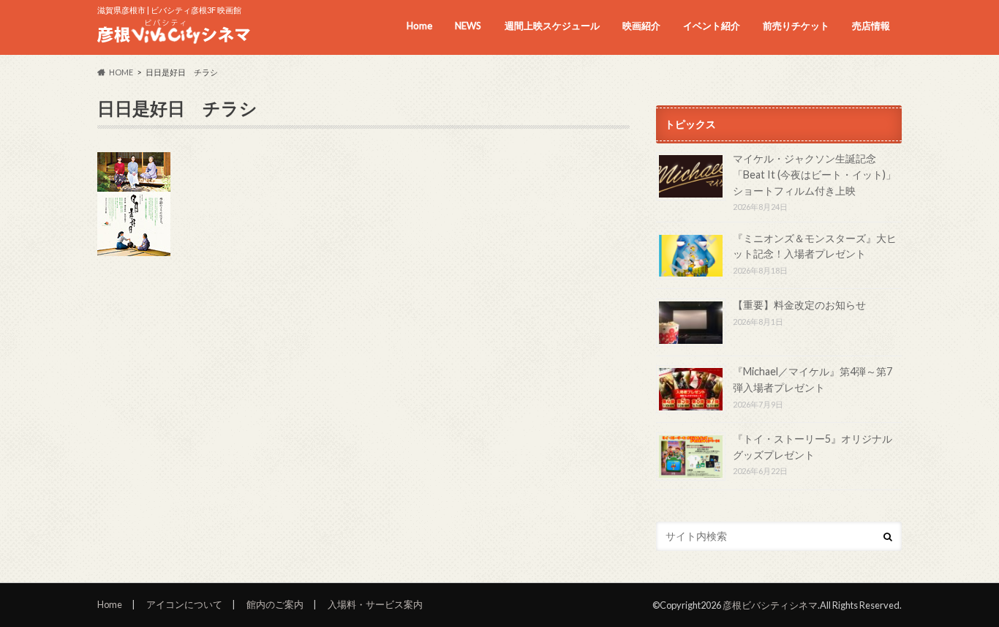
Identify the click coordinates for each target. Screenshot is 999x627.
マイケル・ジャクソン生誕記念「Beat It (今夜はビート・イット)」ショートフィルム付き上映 (814, 174)
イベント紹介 (711, 25)
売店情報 (871, 25)
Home (419, 25)
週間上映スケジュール (552, 25)
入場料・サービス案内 (375, 604)
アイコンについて (184, 604)
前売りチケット (796, 25)
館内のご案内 (275, 604)
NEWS (468, 25)
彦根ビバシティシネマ (770, 605)
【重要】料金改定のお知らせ (799, 305)
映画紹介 (641, 25)
